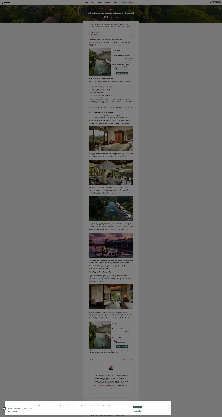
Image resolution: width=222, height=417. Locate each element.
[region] (88, 408)
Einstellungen (138, 410)
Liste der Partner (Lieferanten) (13, 411)
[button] (4, 408)
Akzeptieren (138, 407)
